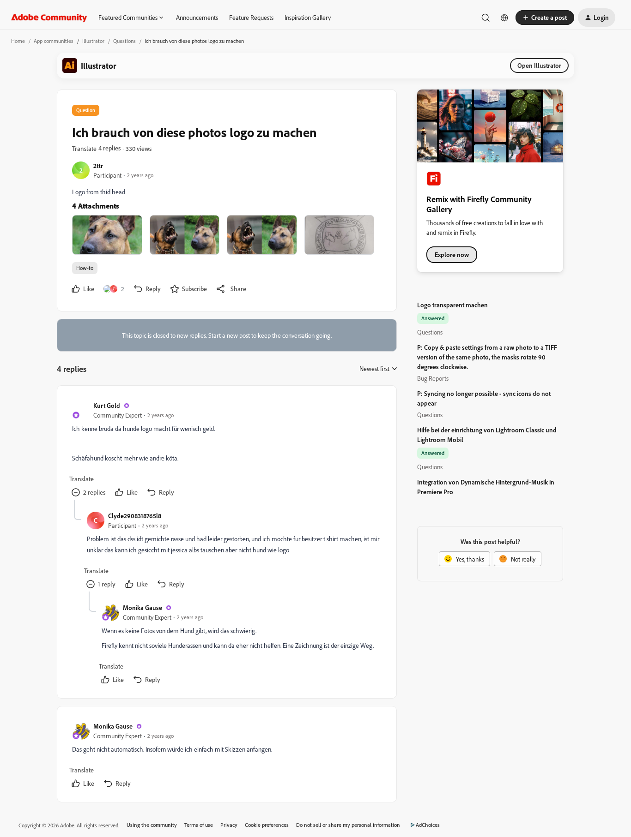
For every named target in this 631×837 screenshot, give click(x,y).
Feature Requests (251, 17)
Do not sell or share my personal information (348, 824)
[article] (226, 450)
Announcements (197, 17)
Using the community (152, 824)
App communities (53, 40)
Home (18, 40)
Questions (124, 40)
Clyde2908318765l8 (134, 516)
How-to (84, 267)
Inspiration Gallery (308, 17)
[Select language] (504, 17)
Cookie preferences (267, 824)
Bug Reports (433, 378)
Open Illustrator (539, 65)
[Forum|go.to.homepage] (49, 17)
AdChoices (428, 824)
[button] (545, 17)
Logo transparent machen (452, 305)
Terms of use (198, 824)
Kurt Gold (106, 405)
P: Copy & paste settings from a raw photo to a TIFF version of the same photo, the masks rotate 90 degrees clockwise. (487, 357)
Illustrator (93, 40)
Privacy (228, 824)
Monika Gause (142, 607)
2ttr (98, 165)
